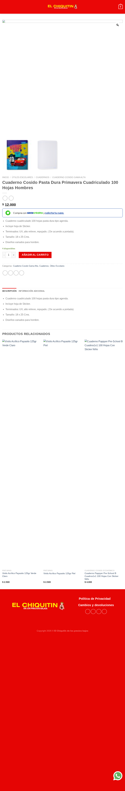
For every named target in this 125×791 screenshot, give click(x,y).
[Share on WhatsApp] (5, 272)
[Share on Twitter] (16, 272)
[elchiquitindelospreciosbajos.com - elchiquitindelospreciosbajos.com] (62, 7)
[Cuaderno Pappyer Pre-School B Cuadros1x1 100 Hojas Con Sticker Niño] (104, 454)
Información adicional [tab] (32, 291)
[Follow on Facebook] (87, 611)
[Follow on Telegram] (104, 611)
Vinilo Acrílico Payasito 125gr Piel (59, 573)
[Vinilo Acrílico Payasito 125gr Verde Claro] (21, 454)
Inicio (5, 177)
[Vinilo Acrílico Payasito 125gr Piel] (62, 454)
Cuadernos (42, 177)
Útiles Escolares (22, 177)
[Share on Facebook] (10, 272)
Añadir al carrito (35, 255)
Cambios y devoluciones (96, 605)
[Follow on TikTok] (98, 611)
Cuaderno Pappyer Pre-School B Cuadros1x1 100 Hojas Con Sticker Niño (101, 576)
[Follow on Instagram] (93, 611)
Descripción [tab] (9, 291)
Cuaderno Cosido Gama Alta (69, 177)
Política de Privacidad (96, 598)
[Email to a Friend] (21, 272)
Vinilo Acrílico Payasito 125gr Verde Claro (19, 574)
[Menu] (4, 6)
